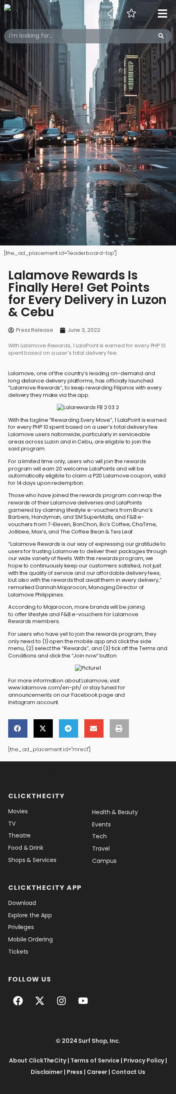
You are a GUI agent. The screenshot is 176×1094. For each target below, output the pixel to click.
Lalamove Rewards (35, 387)
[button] (17, 728)
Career (97, 1072)
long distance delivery (37, 380)
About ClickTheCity (37, 1060)
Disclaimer (47, 1072)
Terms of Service (95, 1060)
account (47, 702)
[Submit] (161, 36)
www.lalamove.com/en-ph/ (44, 687)
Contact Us (128, 1072)
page (107, 694)
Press (75, 1072)
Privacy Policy (144, 1060)
